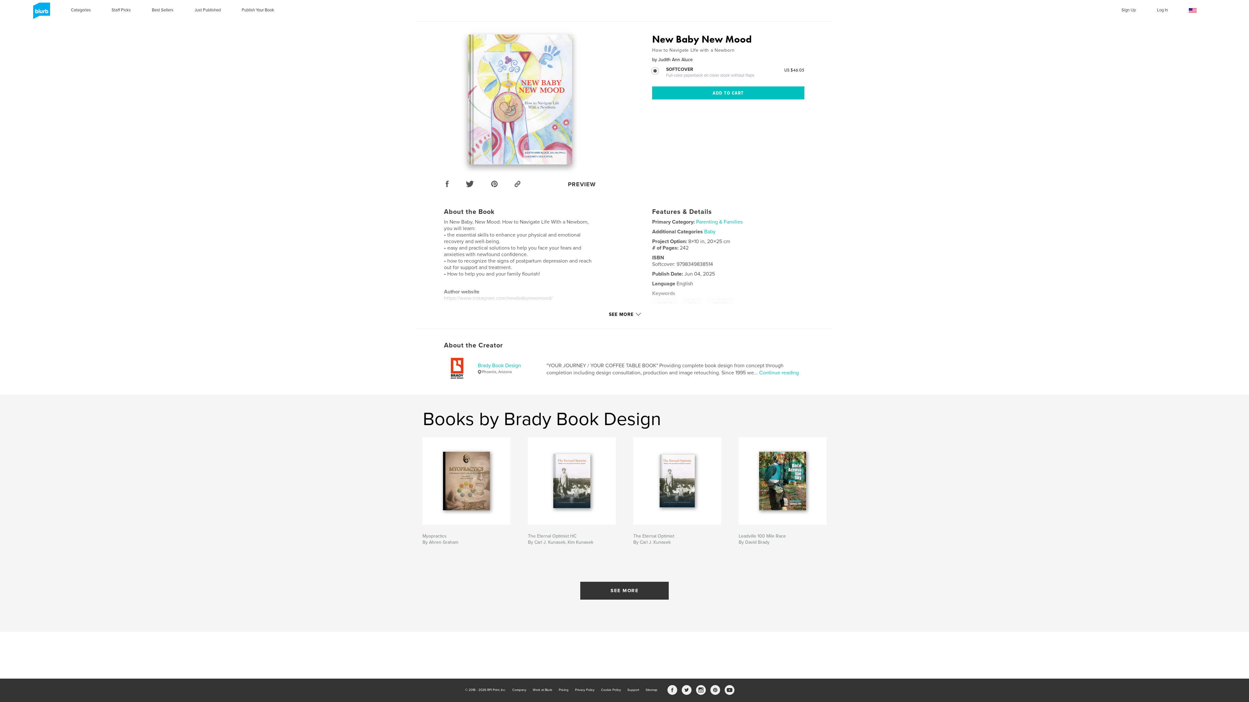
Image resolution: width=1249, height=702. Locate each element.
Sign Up (1128, 10)
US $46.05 (794, 70)
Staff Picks (121, 10)
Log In (1162, 10)
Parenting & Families (719, 222)
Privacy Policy (585, 690)
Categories (81, 10)
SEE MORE (624, 590)
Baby (710, 231)
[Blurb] (40, 13)
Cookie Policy (611, 690)
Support (633, 690)
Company (519, 690)
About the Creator (473, 345)
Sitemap (651, 690)
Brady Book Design (499, 365)
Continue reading (779, 373)
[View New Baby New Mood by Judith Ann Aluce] (520, 99)
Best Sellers (162, 10)
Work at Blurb (542, 690)
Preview (582, 184)
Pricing (564, 690)
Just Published (208, 10)
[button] (1193, 10)
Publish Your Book (258, 10)
